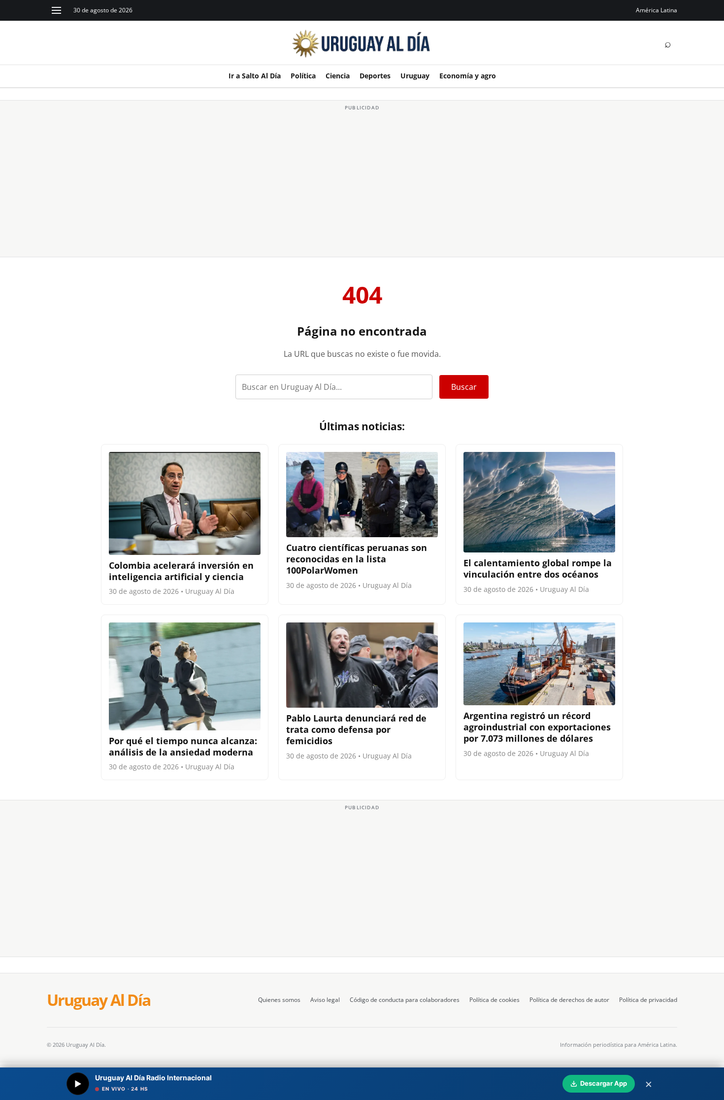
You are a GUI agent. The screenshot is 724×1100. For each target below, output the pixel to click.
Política (303, 75)
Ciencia (338, 75)
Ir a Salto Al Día (255, 75)
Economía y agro (467, 75)
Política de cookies (494, 1000)
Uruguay (414, 75)
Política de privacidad (648, 1000)
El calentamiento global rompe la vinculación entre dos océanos (537, 568)
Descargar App (603, 1083)
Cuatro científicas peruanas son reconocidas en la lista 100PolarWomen (356, 559)
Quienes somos (279, 1000)
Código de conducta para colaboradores (405, 1000)
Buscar (464, 386)
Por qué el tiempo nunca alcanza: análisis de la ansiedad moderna (183, 746)
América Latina (656, 10)
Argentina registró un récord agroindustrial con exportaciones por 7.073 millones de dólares (537, 727)
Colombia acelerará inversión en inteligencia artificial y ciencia (181, 571)
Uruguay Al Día (98, 1000)
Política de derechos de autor (569, 1000)
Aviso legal (325, 1000)
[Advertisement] (362, 182)
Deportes (375, 75)
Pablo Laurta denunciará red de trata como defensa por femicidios (356, 729)
